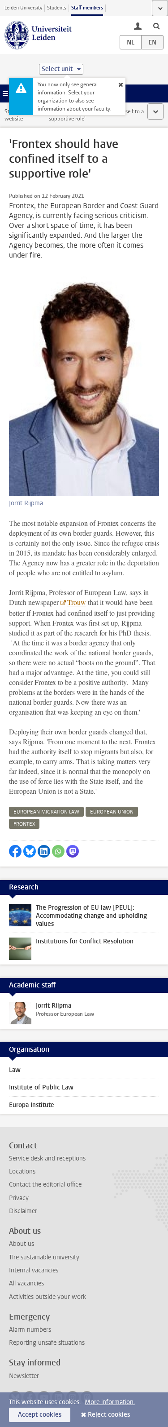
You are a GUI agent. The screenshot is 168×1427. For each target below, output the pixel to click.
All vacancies (26, 1283)
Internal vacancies (33, 1270)
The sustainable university (44, 1257)
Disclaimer (23, 1211)
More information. (110, 1402)
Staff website (13, 115)
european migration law (46, 812)
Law (15, 1070)
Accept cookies (39, 1414)
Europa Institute (31, 1105)
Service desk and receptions (47, 1158)
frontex (24, 824)
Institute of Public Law (41, 1087)
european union (112, 812)
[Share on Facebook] (15, 851)
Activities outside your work (47, 1297)
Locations (22, 1171)
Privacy (19, 1198)
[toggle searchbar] (156, 25)
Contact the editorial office (45, 1184)
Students (56, 7)
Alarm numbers (30, 1329)
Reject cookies (109, 1414)
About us (21, 1244)
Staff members (87, 7)
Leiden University (23, 7)
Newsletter (24, 1376)
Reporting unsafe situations (47, 1342)
